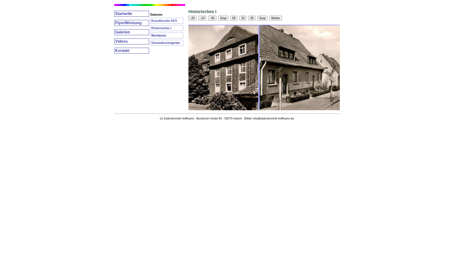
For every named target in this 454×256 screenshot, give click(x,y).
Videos (121, 41)
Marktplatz (158, 35)
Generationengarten (165, 43)
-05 (212, 18)
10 (242, 18)
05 (234, 18)
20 (251, 18)
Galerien (122, 32)
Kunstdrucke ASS (164, 21)
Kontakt (122, 51)
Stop (223, 18)
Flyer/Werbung (128, 23)
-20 (192, 18)
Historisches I (161, 28)
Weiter (275, 18)
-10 (202, 18)
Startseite (123, 14)
